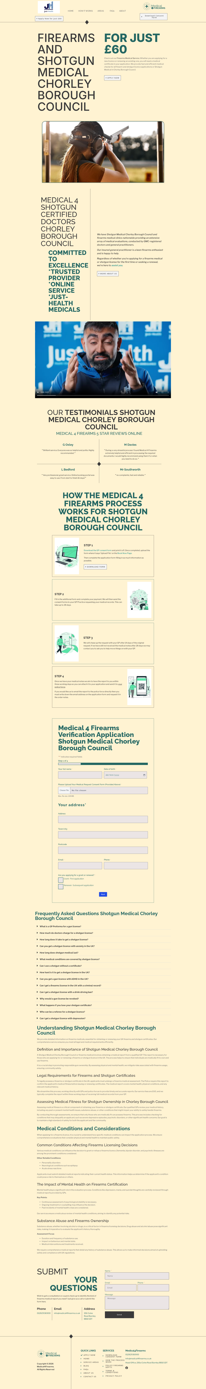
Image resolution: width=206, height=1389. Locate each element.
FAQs (112, 11)
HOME (71, 11)
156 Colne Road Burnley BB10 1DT (90, 1316)
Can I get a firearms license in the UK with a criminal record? (70, 985)
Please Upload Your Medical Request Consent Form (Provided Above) (90, 784)
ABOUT (122, 11)
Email (61, 860)
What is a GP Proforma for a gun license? (60, 926)
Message (109, 1294)
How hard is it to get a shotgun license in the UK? (65, 972)
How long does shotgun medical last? (59, 952)
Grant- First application (74, 879)
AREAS (101, 11)
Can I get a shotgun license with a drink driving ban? (66, 992)
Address (62, 814)
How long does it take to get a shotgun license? (64, 939)
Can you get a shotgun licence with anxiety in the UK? (67, 946)
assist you (117, 265)
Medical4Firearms (45, 1366)
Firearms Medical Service (128, 58)
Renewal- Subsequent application (79, 885)
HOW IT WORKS (85, 11)
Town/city (62, 829)
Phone (107, 860)
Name (108, 1271)
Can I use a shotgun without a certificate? (61, 966)
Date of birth (110, 769)
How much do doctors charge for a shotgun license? (66, 933)
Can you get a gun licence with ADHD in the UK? (64, 979)
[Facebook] (126, 1368)
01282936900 (44, 1313)
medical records (107, 602)
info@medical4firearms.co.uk (67, 1313)
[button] (103, 926)
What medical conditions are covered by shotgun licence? (70, 959)
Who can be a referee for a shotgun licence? (62, 1012)
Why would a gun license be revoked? (59, 998)
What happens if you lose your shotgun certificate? (66, 1005)
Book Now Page (124, 553)
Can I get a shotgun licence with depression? (62, 1018)
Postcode (62, 844)
